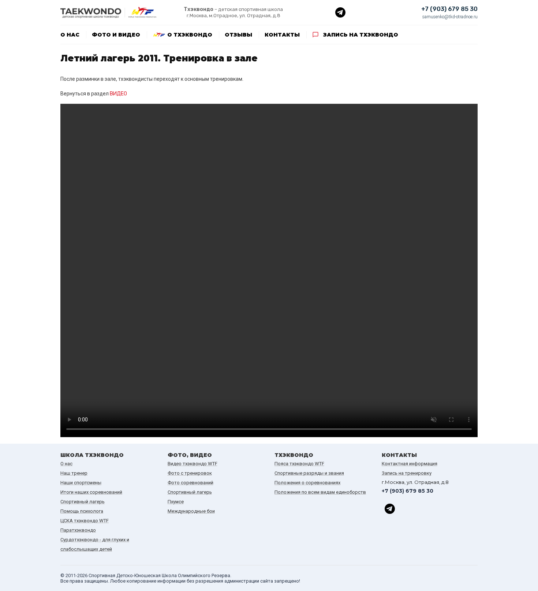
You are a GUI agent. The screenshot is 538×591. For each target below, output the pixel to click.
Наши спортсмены (80, 482)
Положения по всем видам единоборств (320, 492)
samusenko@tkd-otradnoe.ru (450, 16)
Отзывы (238, 34)
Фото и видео (116, 34)
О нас (69, 34)
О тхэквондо (189, 34)
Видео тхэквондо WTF (192, 463)
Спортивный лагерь (82, 501)
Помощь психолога (81, 511)
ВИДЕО (118, 94)
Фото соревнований (190, 482)
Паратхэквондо (78, 530)
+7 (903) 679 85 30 (449, 8)
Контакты (282, 34)
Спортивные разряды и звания (309, 473)
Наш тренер (73, 473)
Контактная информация (409, 463)
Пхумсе (176, 501)
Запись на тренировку (406, 473)
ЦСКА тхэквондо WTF (84, 520)
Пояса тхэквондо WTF (299, 463)
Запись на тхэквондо (360, 34)
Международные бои (191, 511)
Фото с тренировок (190, 473)
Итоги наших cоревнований (91, 492)
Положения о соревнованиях (307, 482)
